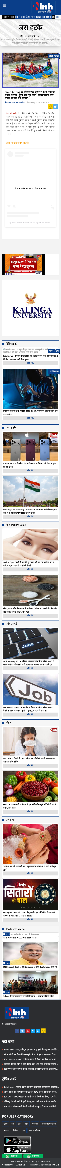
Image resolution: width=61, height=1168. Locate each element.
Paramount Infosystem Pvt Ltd (44, 1164)
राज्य (23, 1130)
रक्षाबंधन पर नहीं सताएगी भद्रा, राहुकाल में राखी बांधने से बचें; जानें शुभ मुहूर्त (29, 868)
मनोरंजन (35, 1123)
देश (13, 1123)
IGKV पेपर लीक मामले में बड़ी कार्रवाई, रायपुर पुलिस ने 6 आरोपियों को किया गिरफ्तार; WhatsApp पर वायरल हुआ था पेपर (31, 1069)
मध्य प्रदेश (14, 1156)
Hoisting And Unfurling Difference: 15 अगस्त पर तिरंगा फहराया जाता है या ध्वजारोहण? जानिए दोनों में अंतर (30, 511)
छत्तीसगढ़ (35, 1156)
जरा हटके (32, 36)
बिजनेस (15, 1130)
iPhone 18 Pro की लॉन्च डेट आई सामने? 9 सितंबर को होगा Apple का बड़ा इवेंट (29, 465)
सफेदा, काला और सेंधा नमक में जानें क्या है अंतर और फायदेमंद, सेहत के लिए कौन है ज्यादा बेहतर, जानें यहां (30, 610)
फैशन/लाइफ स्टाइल (16, 525)
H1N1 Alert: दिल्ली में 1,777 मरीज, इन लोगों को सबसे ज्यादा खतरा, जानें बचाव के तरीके (29, 760)
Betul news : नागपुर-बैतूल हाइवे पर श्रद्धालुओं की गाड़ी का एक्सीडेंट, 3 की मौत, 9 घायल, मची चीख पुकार (31, 1049)
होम (21, 36)
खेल (19, 1123)
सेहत (8, 722)
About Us (20, 1164)
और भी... (30, 363)
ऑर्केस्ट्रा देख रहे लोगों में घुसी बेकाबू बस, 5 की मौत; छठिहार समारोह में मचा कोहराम (31, 1064)
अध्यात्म (10, 820)
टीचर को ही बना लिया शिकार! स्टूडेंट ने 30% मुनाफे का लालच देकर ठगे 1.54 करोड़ (30, 1054)
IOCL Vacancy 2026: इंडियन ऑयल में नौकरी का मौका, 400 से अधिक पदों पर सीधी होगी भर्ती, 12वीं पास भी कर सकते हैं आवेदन (28, 663)
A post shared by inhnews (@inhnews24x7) (30, 222)
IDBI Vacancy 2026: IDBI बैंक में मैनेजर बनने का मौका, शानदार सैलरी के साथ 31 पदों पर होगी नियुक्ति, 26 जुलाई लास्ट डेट (28, 709)
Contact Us (7, 1164)
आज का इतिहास (34, 1130)
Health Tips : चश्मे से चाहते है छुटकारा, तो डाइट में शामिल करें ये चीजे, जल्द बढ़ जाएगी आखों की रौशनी (28, 564)
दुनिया (6, 1123)
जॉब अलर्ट (11, 624)
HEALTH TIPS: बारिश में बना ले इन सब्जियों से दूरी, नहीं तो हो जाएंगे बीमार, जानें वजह (29, 806)
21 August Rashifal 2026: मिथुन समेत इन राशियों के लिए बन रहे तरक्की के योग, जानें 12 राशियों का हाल (29, 914)
